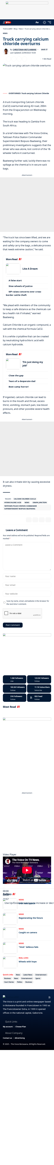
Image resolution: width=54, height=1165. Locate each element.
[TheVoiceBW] (7, 22)
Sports (38, 978)
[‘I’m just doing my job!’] (13, 363)
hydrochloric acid (12, 502)
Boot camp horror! (19, 386)
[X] (39, 679)
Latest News (27, 975)
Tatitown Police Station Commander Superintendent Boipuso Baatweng (20, 507)
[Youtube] (39, 688)
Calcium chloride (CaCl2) (25, 499)
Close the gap (16, 375)
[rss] (39, 697)
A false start (15, 280)
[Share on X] (8, 58)
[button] (32, 22)
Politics (19, 982)
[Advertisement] (27, 204)
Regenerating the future (31, 918)
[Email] (13, 58)
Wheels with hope (28, 961)
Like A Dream (30, 268)
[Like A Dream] (13, 268)
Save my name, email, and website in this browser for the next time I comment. (27, 602)
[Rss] (49, 997)
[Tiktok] (14, 697)
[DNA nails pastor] (10, 904)
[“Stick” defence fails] (10, 948)
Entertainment (41, 975)
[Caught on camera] (10, 933)
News (5, 33)
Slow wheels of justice (21, 286)
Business (7, 978)
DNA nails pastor (27, 903)
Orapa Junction (40, 502)
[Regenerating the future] (10, 919)
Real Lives (23, 958)
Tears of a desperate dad (22, 381)
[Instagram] (14, 688)
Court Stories (9, 982)
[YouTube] (36, 997)
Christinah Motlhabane (24, 49)
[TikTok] (45, 997)
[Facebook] (14, 679)
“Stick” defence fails (28, 947)
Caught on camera (28, 932)
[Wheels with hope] (10, 962)
